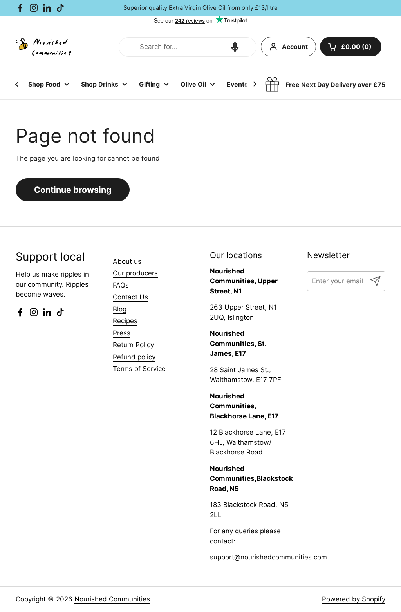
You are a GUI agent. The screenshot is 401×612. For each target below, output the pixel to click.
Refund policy (134, 357)
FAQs (121, 285)
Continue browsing (72, 190)
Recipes (125, 321)
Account (295, 47)
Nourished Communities (112, 599)
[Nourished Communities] (43, 47)
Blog (119, 309)
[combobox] (187, 47)
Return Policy (133, 345)
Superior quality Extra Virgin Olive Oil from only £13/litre (200, 8)
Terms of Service (139, 369)
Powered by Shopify (353, 599)
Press (121, 333)
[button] (235, 47)
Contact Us (130, 297)
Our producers (135, 273)
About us (127, 261)
